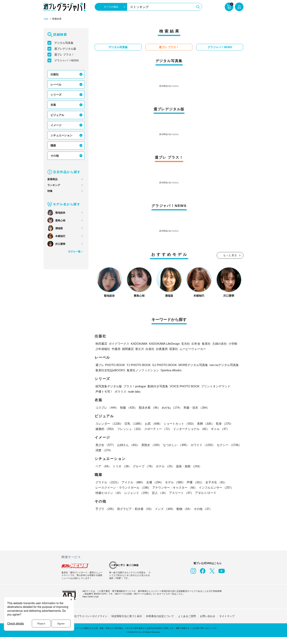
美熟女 (151, 445)
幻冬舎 (196, 343)
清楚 (104, 450)
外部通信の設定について (160, 616)
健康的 (105, 429)
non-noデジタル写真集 (224, 365)
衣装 (53, 104)
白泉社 (150, 349)
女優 (154, 482)
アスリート (181, 492)
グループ (143, 466)
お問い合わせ (207, 616)
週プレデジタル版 (65, 48)
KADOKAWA (139, 343)
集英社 (206, 343)
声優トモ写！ (104, 391)
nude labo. (134, 391)
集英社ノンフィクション (143, 370)
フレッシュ (130, 429)
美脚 (205, 423)
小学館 (232, 343)
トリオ (122, 466)
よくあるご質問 (187, 616)
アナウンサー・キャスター (174, 487)
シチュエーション (61, 135)
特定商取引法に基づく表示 (126, 616)
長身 (224, 423)
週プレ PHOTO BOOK (110, 365)
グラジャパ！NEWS (66, 60)
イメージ (56, 125)
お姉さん (128, 445)
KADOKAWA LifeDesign (164, 343)
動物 (184, 508)
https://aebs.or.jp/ (90, 596)
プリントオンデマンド (215, 386)
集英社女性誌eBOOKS (110, 370)
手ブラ (105, 508)
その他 (55, 155)
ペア (103, 466)
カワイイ (203, 445)
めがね (172, 407)
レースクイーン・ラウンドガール (123, 487)
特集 (50, 190)
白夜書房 (162, 349)
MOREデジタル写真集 (193, 365)
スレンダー (109, 423)
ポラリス (120, 391)
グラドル (107, 482)
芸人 (160, 492)
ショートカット (179, 423)
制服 (128, 407)
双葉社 (173, 349)
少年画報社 (102, 349)
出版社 (55, 74)
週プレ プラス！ (64, 54)
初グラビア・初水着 (135, 508)
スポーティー (158, 429)
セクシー (229, 445)
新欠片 (139, 349)
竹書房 (116, 349)
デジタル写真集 (63, 42)
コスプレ (107, 407)
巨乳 (134, 423)
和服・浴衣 (196, 407)
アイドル (133, 482)
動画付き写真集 (158, 386)
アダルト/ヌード (205, 492)
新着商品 (52, 179)
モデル (175, 482)
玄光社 (185, 343)
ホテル (165, 466)
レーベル (56, 84)
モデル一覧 (74, 251)
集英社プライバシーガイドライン (88, 616)
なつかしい (176, 445)
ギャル (220, 429)
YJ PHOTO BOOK (139, 365)
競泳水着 (149, 407)
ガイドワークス (119, 343)
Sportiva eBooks (171, 370)
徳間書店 (128, 349)
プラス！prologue (134, 386)
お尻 (153, 423)
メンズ (165, 508)
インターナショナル (191, 429)
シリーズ (56, 94)
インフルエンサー (216, 487)
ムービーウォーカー (193, 349)
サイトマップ (226, 616)
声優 (195, 482)
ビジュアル (57, 115)
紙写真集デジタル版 (108, 386)
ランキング (53, 185)
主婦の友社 (219, 343)
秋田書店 (101, 343)
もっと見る (230, 255)
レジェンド (137, 492)
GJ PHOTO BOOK (164, 365)
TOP (46, 19)
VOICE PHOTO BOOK (185, 386)
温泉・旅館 (189, 466)
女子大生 (216, 482)
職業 (53, 145)
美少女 (105, 445)
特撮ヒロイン (109, 492)
